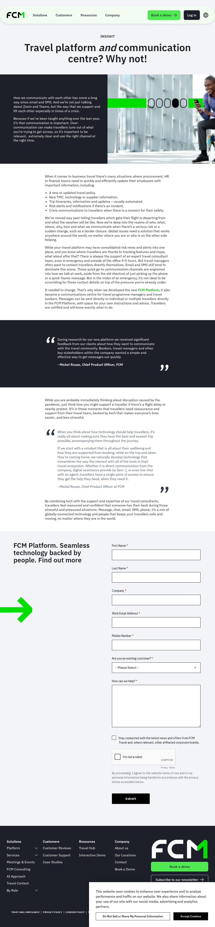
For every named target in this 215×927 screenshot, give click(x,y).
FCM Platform (148, 290)
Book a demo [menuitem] (161, 15)
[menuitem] (40, 15)
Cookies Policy (75, 912)
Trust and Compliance (25, 912)
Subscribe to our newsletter (177, 880)
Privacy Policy (52, 912)
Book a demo (180, 867)
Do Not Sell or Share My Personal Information (133, 916)
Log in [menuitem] (191, 15)
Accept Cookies (190, 916)
